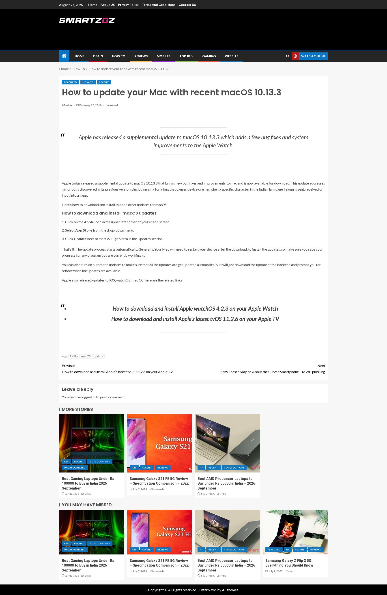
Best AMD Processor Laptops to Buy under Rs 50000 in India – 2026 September (226, 483)
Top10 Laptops (100, 461)
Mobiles (163, 56)
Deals (98, 56)
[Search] (287, 56)
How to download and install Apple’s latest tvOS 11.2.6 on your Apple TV (117, 368)
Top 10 (184, 56)
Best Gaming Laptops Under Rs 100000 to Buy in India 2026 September (88, 483)
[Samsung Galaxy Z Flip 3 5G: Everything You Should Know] (295, 532)
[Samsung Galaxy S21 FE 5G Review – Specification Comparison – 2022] (159, 443)
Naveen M (158, 489)
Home (92, 4)
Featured (70, 82)
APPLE (74, 356)
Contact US (187, 4)
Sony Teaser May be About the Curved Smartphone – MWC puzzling (273, 368)
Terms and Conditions (158, 4)
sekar (69, 105)
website (231, 56)
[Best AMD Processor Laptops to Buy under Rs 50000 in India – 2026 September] (227, 443)
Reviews (141, 56)
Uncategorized (75, 467)
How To (118, 56)
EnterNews (208, 590)
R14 (66, 461)
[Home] (64, 56)
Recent (104, 82)
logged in (88, 397)
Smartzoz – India (109, 29)
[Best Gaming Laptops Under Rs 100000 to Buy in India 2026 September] (91, 443)
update (98, 356)
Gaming (209, 56)
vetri (223, 494)
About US (108, 4)
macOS (86, 356)
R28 (134, 467)
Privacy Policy (128, 4)
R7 (201, 467)
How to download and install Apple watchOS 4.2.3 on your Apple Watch (195, 308)
